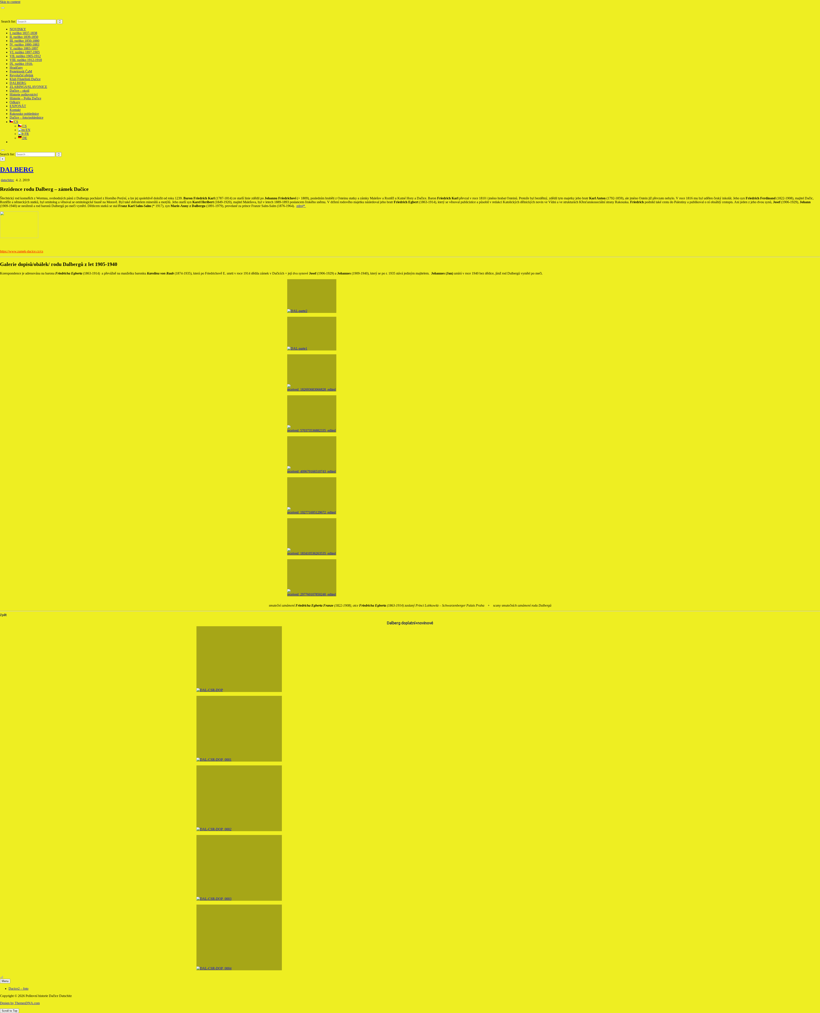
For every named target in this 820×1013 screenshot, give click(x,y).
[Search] (2, 150)
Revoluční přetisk (21, 75)
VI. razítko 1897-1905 (25, 52)
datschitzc (7, 180)
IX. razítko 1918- (21, 64)
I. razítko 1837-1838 (23, 33)
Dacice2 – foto (18, 988)
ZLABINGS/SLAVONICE (28, 87)
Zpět (3, 614)
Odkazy (15, 102)
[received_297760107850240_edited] (311, 577)
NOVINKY (18, 29)
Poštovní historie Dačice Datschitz (24, 14)
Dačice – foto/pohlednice (26, 117)
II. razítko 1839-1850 (24, 37)
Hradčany (16, 67)
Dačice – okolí (19, 90)
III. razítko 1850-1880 (24, 40)
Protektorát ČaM (21, 71)
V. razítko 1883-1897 (24, 48)
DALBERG (18, 83)
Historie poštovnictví (24, 94)
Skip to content (10, 2)
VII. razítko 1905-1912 (25, 56)
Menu (5, 981)
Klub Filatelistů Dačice (25, 79)
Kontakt (15, 110)
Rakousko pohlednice (24, 113)
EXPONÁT (18, 106)
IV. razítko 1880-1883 (24, 44)
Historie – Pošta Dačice (25, 98)
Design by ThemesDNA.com (20, 1003)
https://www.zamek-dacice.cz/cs (21, 251)
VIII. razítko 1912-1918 (26, 60)
